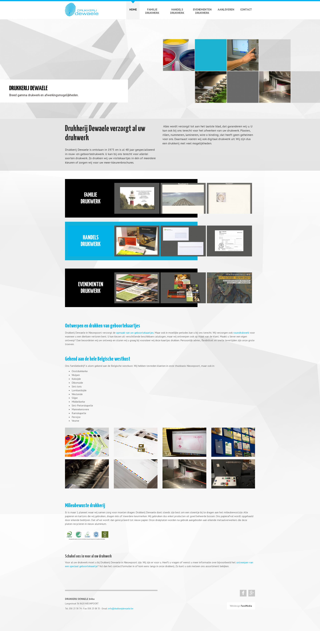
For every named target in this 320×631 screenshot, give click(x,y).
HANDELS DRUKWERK (177, 11)
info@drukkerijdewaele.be (120, 608)
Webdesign (241, 605)
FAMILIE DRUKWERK (152, 11)
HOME (133, 9)
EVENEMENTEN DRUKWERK (202, 11)
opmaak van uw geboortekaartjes (135, 332)
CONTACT (246, 9)
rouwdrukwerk (241, 332)
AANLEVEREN (226, 9)
